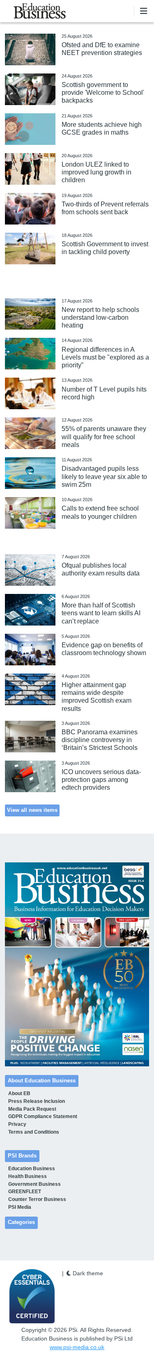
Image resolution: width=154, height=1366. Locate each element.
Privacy (17, 1124)
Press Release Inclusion (36, 1101)
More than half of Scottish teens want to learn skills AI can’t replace (101, 613)
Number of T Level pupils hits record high (104, 393)
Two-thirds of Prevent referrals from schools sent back (105, 208)
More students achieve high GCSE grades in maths (102, 128)
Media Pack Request (32, 1109)
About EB (19, 1093)
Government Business (34, 1184)
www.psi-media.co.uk (77, 1347)
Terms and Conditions (33, 1132)
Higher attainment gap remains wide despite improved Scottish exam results (96, 696)
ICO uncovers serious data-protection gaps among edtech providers (101, 779)
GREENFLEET (24, 1191)
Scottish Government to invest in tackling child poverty (105, 248)
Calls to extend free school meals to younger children (100, 512)
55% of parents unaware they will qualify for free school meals (104, 436)
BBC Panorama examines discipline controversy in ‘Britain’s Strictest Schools (100, 740)
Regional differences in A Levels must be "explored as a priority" (105, 357)
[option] (77, 964)
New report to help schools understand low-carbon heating (100, 317)
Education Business (31, 1168)
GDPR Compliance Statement (42, 1116)
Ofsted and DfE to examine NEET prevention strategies (102, 48)
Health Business (27, 1176)
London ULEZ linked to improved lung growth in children (96, 172)
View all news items (32, 810)
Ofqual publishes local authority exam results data (101, 569)
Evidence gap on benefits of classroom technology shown (104, 649)
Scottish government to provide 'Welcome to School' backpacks (103, 92)
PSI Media (19, 1207)
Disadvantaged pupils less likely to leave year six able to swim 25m (104, 476)
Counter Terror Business (37, 1199)
